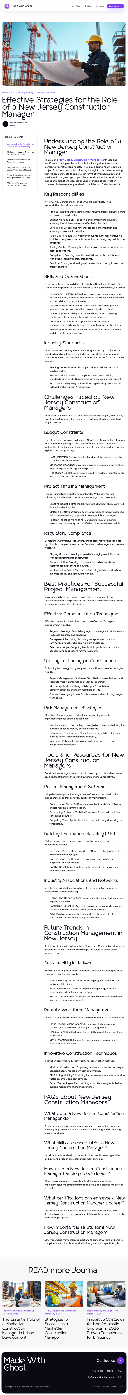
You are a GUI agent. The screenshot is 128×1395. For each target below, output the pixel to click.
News (110, 1370)
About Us (96, 1386)
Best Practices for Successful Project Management (19, 161)
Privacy (106, 1386)
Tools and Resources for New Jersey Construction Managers (19, 168)
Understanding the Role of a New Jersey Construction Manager (21, 145)
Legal (120, 1386)
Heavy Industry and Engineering (17, 93)
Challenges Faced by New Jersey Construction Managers (21, 153)
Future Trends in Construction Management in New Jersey (19, 176)
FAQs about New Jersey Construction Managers (17, 184)
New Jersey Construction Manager (79, 159)
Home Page (97, 1370)
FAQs (119, 1370)
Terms (113, 1386)
